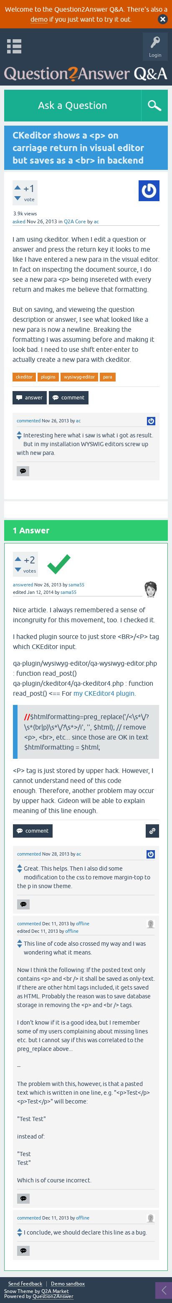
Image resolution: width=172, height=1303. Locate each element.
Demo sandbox (68, 1284)
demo (39, 19)
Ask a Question (72, 105)
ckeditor (24, 376)
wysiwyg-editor (79, 376)
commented (28, 420)
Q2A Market (55, 1291)
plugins (48, 376)
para (107, 376)
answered (23, 584)
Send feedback (25, 1284)
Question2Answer (53, 1296)
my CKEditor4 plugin (103, 693)
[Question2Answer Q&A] (85, 71)
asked (19, 222)
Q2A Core (75, 222)
